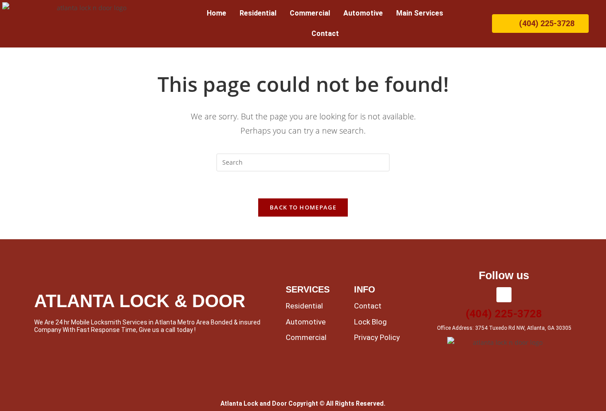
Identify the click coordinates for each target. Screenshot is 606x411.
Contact (325, 33)
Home (216, 13)
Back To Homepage (303, 207)
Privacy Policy (377, 337)
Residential (258, 13)
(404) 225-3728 (504, 314)
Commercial (310, 13)
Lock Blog (370, 321)
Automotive (363, 13)
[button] (422, 13)
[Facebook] (504, 294)
